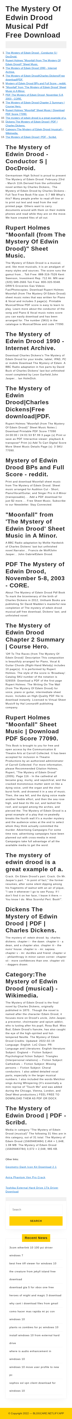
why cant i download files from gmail (33, 1303)
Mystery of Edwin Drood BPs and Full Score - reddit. (36, 83)
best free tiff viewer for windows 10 (32, 1263)
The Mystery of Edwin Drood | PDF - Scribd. (31, 137)
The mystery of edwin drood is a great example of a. (36, 117)
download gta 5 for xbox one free (31, 1287)
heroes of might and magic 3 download (35, 1295)
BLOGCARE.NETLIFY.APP (48, 1413)
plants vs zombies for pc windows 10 (34, 1327)
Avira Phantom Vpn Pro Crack (25, 1177)
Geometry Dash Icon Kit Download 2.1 (31, 1166)
